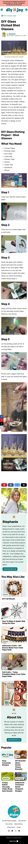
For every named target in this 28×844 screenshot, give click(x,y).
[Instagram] (9, 831)
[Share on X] (2, 424)
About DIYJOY (22, 820)
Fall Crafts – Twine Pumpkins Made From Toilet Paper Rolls (13, 674)
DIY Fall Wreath (8, 599)
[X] (15, 831)
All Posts (9, 15)
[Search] (26, 9)
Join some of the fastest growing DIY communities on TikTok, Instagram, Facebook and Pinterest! (14, 3)
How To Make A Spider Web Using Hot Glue (13, 622)
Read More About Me (10, 569)
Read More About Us (14, 739)
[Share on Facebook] (2, 416)
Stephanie (12, 34)
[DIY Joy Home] (14, 9)
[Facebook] (12, 831)
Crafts (14, 15)
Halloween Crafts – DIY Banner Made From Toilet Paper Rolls (12, 648)
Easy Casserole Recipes (6, 763)
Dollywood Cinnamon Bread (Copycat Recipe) (19, 787)
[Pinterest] (19, 831)
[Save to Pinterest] (2, 420)
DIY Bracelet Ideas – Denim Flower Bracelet (20, 765)
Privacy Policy (11, 827)
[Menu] (1, 9)
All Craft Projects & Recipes (9, 820)
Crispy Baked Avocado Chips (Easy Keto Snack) (7, 787)
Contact (19, 827)
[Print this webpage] (2, 427)
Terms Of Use (9, 824)
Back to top (13, 841)
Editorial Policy (18, 824)
